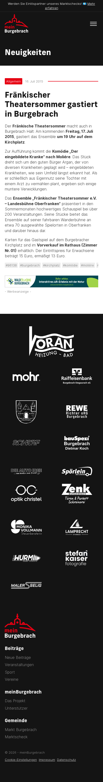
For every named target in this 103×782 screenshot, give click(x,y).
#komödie (70, 265)
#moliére (87, 265)
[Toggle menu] (93, 24)
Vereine (11, 679)
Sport (10, 672)
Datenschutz (66, 760)
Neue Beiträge (18, 657)
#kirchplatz (51, 265)
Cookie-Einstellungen (21, 760)
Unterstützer (16, 708)
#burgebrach (30, 265)
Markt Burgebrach (21, 729)
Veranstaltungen (19, 664)
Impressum (47, 760)
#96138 (11, 265)
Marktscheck (16, 736)
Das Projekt (15, 700)
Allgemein (13, 81)
